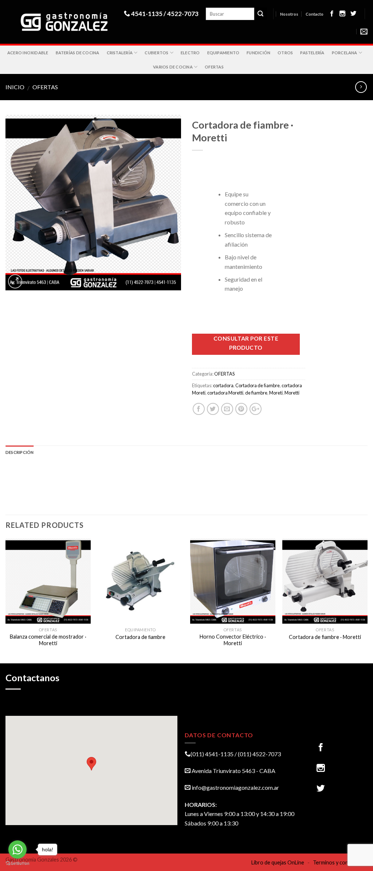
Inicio (14, 86)
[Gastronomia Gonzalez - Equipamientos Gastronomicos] (65, 22)
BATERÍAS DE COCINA (77, 52)
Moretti (291, 393)
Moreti (276, 393)
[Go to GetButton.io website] (17, 863)
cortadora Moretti (225, 393)
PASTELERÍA (312, 52)
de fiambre (256, 393)
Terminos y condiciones (340, 862)
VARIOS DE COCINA (173, 66)
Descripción (19, 452)
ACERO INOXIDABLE (27, 52)
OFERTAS (214, 66)
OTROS (285, 52)
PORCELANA (344, 52)
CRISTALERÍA (120, 52)
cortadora (223, 385)
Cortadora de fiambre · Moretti (325, 637)
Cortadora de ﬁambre (257, 385)
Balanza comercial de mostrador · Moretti (48, 640)
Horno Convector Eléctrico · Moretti (233, 640)
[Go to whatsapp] (17, 849)
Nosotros (289, 14)
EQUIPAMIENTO (223, 52)
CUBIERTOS (156, 52)
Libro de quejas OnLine (277, 862)
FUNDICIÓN (258, 52)
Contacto (314, 14)
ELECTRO (190, 52)
